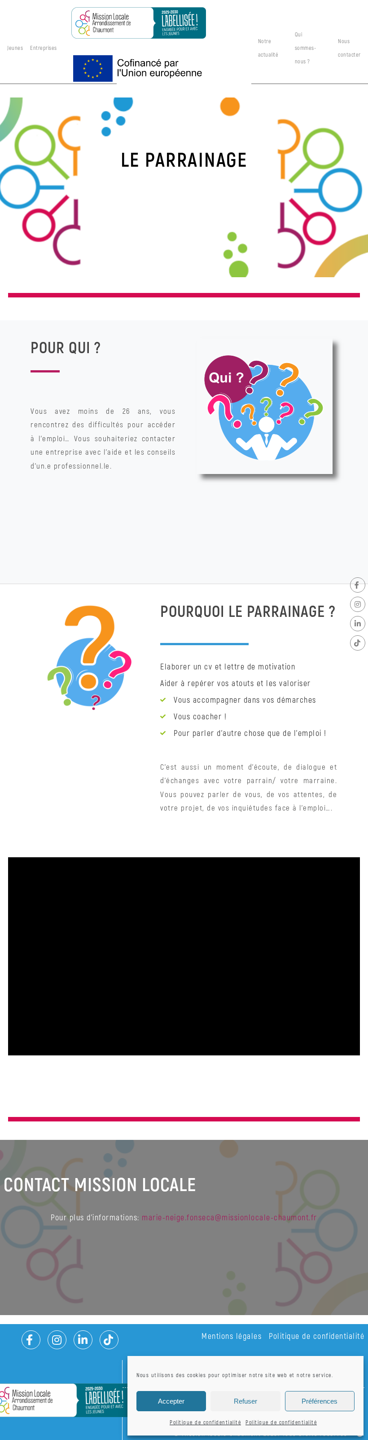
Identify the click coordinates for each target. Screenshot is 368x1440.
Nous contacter (349, 48)
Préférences (319, 1401)
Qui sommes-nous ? (305, 48)
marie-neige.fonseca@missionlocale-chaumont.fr (229, 1218)
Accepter (171, 1401)
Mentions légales (232, 1336)
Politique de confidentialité (205, 1422)
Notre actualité (268, 48)
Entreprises (43, 48)
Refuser (245, 1401)
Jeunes (15, 48)
